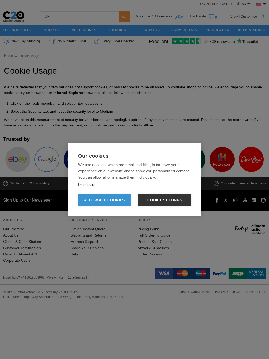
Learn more (86, 185)
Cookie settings (164, 200)
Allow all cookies (104, 200)
